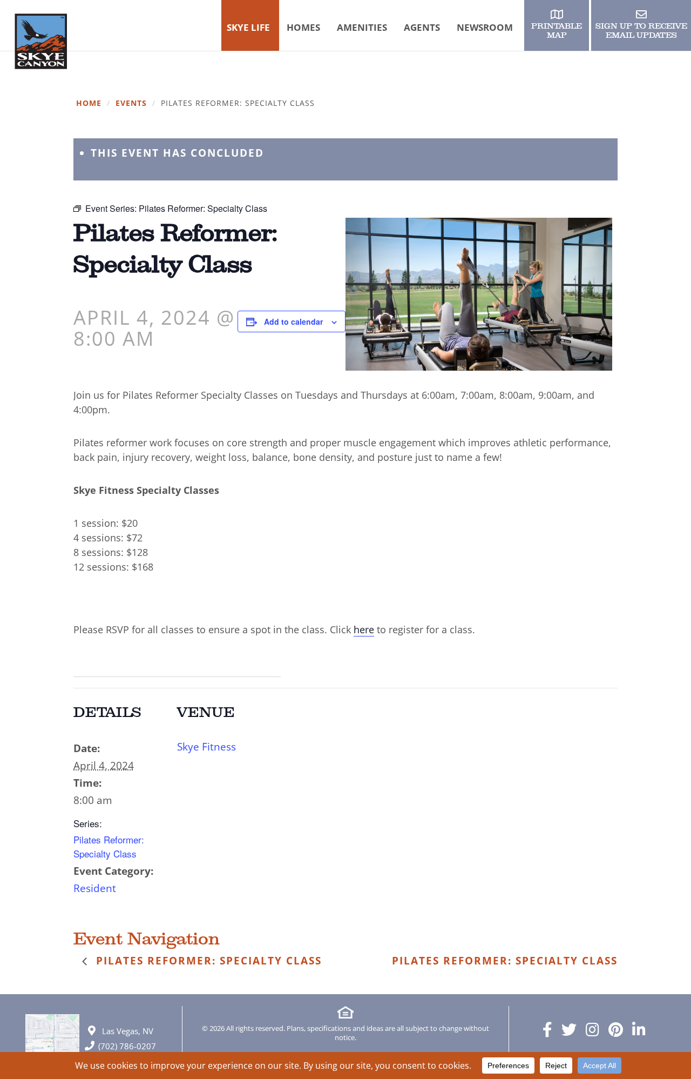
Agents (422, 27)
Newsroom (485, 27)
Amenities (362, 27)
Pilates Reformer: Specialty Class (108, 846)
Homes (303, 27)
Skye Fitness (206, 747)
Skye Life (248, 27)
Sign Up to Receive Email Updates (641, 31)
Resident (94, 888)
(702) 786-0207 (127, 1046)
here (364, 629)
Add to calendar (293, 321)
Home (88, 103)
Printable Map (556, 31)
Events (131, 103)
